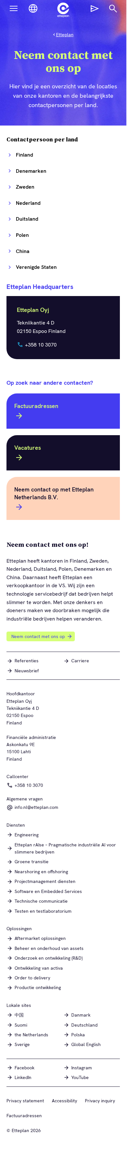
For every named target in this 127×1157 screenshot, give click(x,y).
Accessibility (64, 1101)
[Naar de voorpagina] (63, 10)
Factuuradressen (36, 406)
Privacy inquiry (100, 1101)
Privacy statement (25, 1101)
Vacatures (27, 447)
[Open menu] (13, 8)
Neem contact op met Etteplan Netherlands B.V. (54, 493)
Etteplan (65, 35)
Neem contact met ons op (38, 636)
